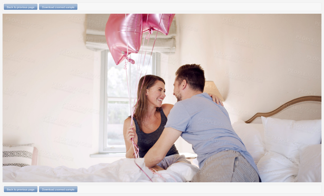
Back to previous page (20, 7)
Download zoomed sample (58, 7)
